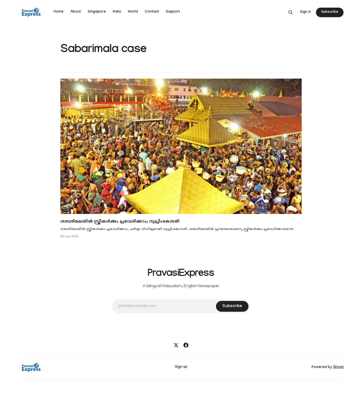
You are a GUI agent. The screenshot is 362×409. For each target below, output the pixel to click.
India (117, 12)
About (75, 12)
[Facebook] (185, 345)
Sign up (181, 367)
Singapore (97, 12)
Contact (152, 12)
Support (173, 12)
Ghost (338, 367)
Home (59, 12)
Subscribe (329, 12)
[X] (176, 345)
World (133, 12)
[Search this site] (291, 12)
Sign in (305, 12)
